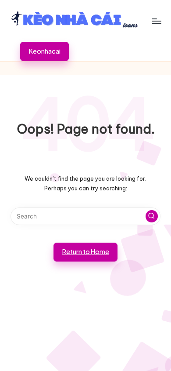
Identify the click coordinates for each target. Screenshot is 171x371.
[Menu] (156, 20)
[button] (44, 51)
